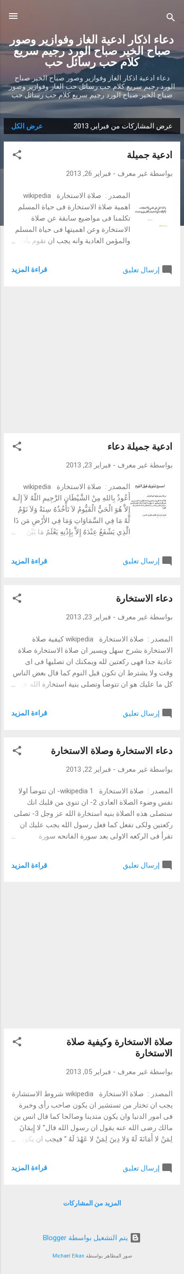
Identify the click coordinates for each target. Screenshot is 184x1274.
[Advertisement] (92, 360)
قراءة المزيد (29, 269)
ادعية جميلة (150, 154)
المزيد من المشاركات (92, 1203)
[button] (17, 156)
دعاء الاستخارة (144, 598)
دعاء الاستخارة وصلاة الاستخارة (112, 750)
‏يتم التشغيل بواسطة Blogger (86, 1238)
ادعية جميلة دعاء (140, 446)
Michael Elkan (68, 1256)
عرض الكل (27, 126)
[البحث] (170, 19)
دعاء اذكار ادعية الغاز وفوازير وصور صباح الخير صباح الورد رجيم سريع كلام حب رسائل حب (92, 51)
